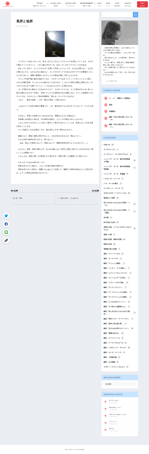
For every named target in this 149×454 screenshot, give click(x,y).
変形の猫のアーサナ (115, 407)
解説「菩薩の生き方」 (113, 333)
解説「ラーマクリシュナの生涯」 (117, 292)
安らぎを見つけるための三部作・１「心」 (119, 204)
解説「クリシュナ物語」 (114, 263)
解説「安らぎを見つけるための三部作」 (119, 312)
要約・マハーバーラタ (113, 254)
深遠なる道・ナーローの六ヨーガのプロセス (119, 228)
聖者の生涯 (109, 244)
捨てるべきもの (113, 400)
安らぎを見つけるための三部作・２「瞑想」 (119, 211)
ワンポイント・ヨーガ (113, 188)
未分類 (107, 217)
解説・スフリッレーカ (113, 338)
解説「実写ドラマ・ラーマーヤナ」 (118, 319)
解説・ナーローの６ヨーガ (115, 343)
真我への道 (109, 235)
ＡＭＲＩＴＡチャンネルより (116, 367)
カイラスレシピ (111, 149)
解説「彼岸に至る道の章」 (115, 324)
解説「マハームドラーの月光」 (116, 278)
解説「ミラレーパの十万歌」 (116, 283)
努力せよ (111, 428)
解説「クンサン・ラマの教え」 (116, 268)
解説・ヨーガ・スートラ (114, 352)
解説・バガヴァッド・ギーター (117, 348)
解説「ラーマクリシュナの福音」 (117, 297)
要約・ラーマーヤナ (112, 259)
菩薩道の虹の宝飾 (111, 249)
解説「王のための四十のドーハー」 (118, 328)
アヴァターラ (113, 421)
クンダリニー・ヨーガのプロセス (117, 154)
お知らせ (109, 145)
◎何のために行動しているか (117, 414)
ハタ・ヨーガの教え (112, 183)
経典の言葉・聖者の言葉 (114, 239)
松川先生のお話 (111, 222)
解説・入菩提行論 (112, 357)
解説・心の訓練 (111, 362)
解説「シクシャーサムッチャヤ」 (117, 273)
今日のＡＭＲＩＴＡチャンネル (117, 193)
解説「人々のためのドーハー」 (117, 302)
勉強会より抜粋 (111, 198)
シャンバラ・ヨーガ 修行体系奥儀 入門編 (119, 160)
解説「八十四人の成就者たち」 (116, 307)
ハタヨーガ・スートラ (113, 179)
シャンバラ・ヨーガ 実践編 (116, 174)
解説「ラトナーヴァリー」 (115, 287)
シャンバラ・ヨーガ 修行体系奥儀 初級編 (119, 167)
